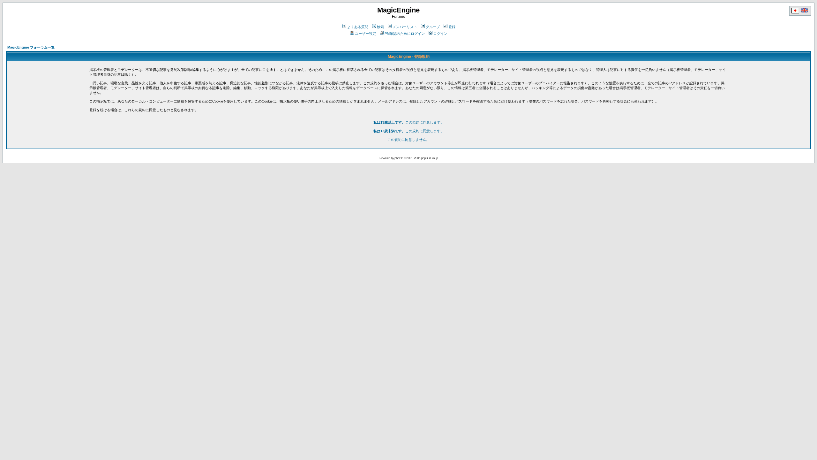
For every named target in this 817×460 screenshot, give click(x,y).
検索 (380, 27)
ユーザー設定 (365, 33)
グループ (433, 27)
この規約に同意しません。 (408, 140)
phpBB (398, 158)
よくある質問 (357, 27)
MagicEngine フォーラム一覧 (31, 47)
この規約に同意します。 (408, 122)
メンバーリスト (405, 27)
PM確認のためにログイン (405, 33)
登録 (451, 27)
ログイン (440, 33)
